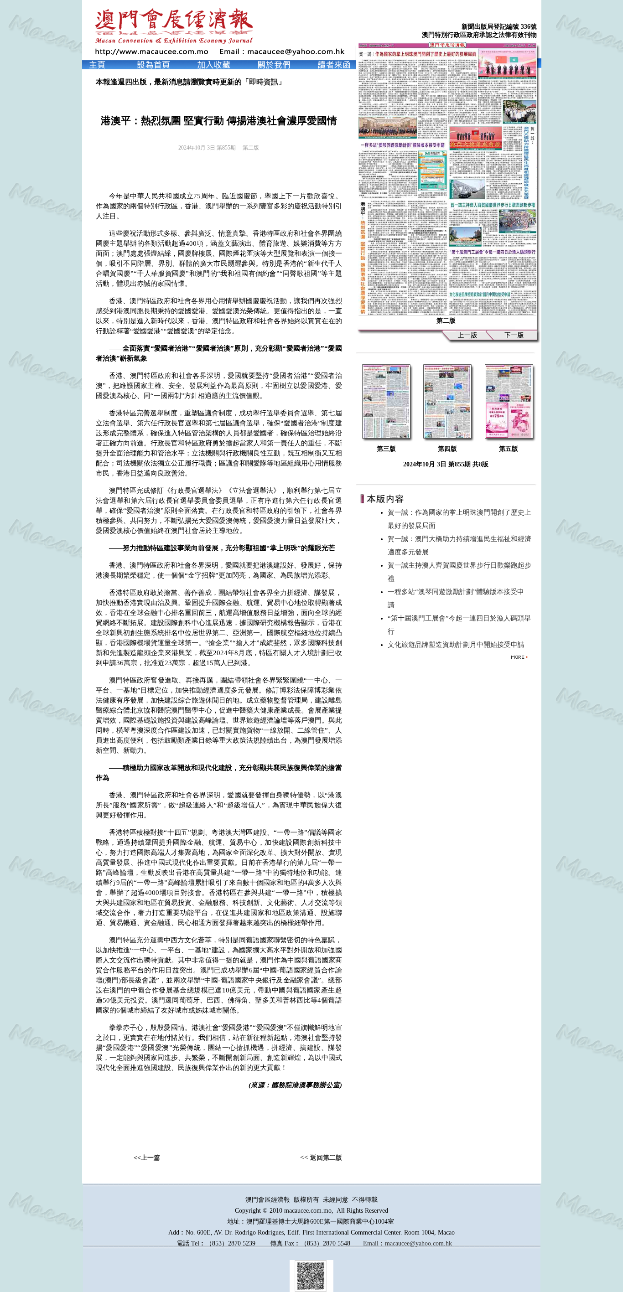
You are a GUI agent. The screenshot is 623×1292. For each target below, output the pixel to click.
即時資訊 (263, 82)
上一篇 (150, 1157)
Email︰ (374, 1243)
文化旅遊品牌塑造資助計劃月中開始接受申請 (458, 644)
